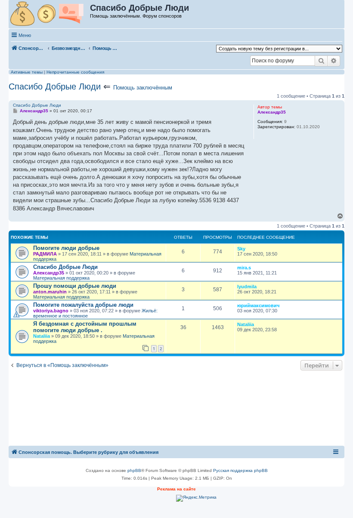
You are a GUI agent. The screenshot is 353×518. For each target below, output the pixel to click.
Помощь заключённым (142, 87)
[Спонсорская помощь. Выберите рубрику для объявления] (49, 14)
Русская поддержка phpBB (240, 470)
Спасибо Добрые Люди (55, 86)
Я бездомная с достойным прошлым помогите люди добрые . (84, 327)
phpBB (134, 470)
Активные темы (27, 72)
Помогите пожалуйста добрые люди (83, 305)
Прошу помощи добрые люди (74, 286)
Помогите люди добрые (66, 248)
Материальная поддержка (61, 278)
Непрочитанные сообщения (75, 72)
